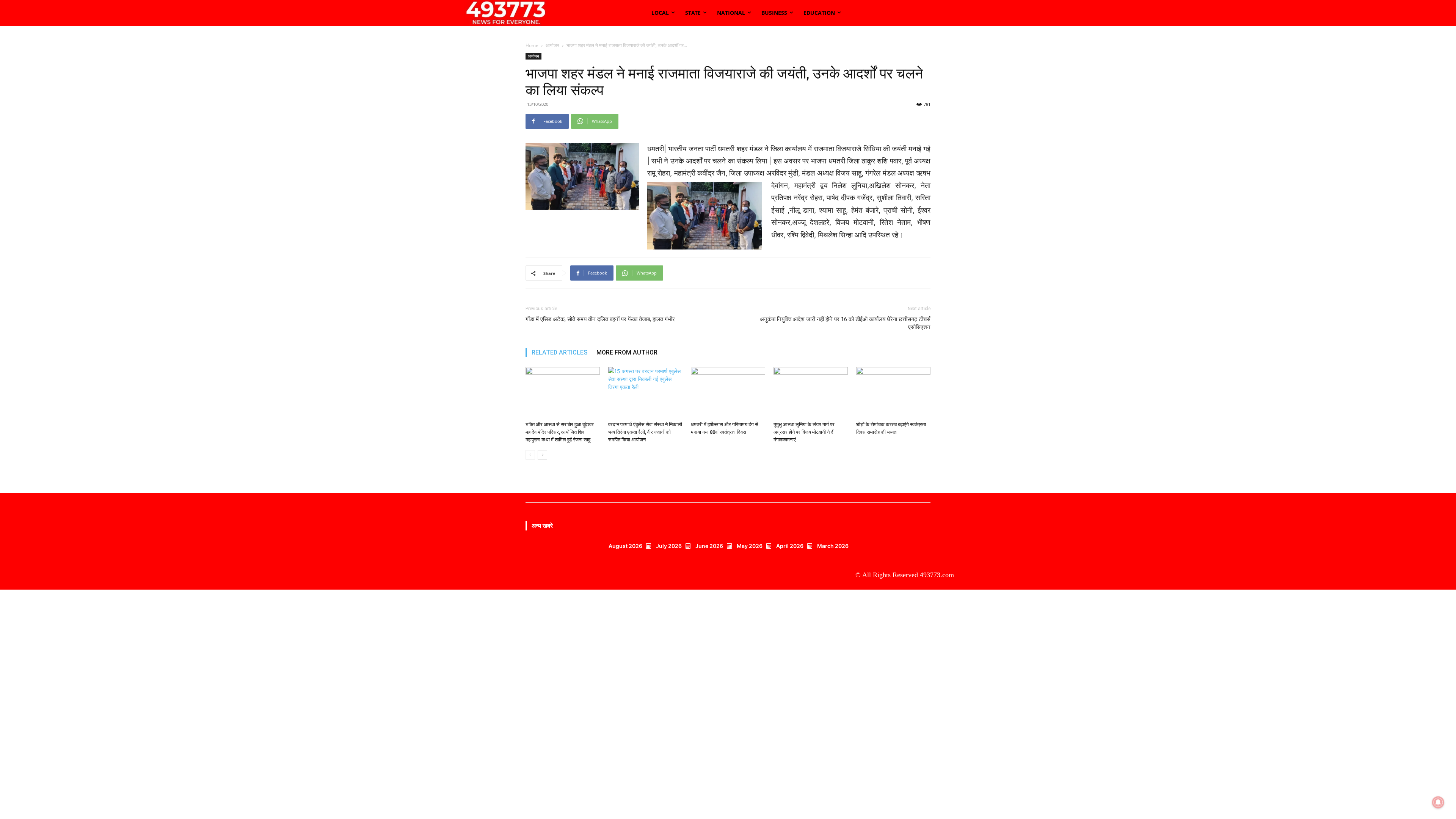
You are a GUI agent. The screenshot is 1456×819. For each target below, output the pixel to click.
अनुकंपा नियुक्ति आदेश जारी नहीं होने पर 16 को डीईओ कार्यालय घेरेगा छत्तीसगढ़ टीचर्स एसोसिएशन (845, 323)
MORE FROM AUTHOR (626, 352)
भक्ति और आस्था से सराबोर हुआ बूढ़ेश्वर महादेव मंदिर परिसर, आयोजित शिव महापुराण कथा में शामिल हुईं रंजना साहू (560, 432)
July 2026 (669, 546)
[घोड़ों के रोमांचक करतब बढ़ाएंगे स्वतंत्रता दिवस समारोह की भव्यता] (893, 392)
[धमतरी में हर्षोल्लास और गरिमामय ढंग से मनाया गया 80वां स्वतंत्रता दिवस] (728, 392)
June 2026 (709, 546)
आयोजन (552, 45)
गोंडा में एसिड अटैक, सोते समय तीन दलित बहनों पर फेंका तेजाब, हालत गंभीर (600, 319)
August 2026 (625, 546)
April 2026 (789, 546)
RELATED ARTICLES (559, 352)
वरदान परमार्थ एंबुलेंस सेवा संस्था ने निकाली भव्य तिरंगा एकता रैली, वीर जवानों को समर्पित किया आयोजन (645, 432)
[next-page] (542, 455)
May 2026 (750, 546)
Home (532, 45)
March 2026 (833, 546)
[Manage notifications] (1438, 802)
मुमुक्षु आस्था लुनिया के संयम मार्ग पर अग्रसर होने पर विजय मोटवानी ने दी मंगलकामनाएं (804, 432)
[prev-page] (530, 455)
